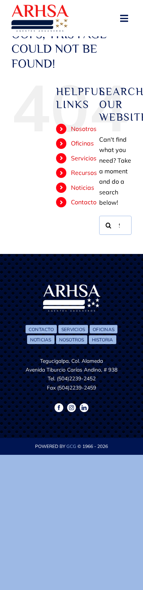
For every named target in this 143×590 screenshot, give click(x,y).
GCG (71, 446)
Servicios (83, 158)
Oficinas (82, 143)
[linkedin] (84, 407)
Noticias (82, 187)
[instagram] (71, 407)
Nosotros (83, 129)
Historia (102, 340)
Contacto (83, 202)
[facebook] (59, 407)
